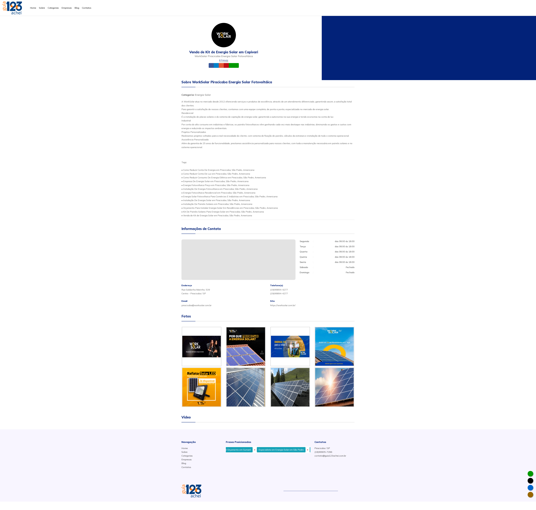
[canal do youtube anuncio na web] (349, 491)
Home (33, 7)
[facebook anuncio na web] (344, 491)
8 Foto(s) (223, 60)
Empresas (67, 7)
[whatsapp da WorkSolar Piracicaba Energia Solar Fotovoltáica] (530, 474)
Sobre (42, 7)
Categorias (53, 7)
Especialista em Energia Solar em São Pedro (260, 449)
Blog (77, 7)
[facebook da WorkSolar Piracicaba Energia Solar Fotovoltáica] (530, 487)
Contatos (86, 7)
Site (230, 65)
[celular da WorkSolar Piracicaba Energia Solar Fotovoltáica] (530, 480)
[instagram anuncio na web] (353, 491)
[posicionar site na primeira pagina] (12, 7)
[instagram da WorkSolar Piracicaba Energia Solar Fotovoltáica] (530, 494)
